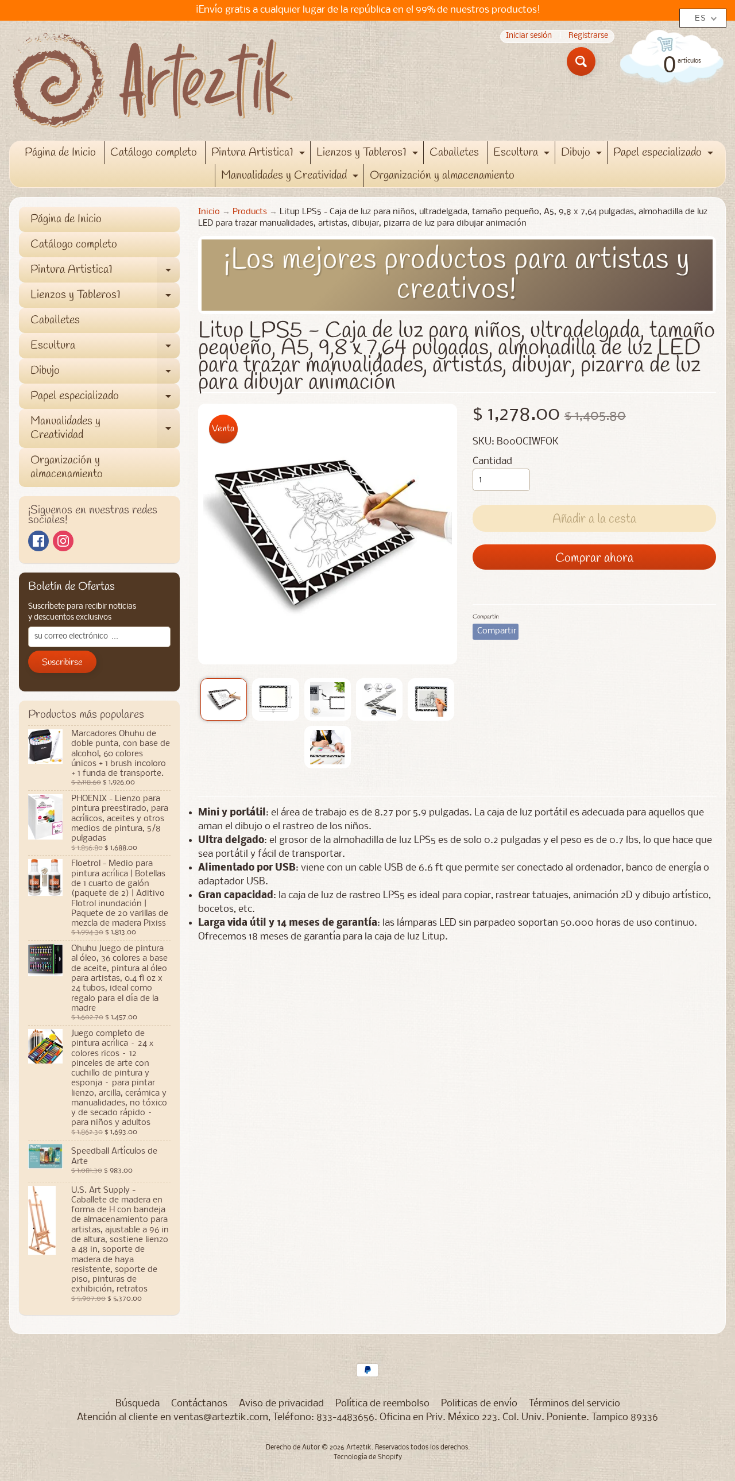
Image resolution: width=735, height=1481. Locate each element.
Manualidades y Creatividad (291, 177)
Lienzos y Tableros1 (368, 154)
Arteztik (359, 1447)
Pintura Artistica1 (259, 154)
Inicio (209, 212)
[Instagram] (63, 541)
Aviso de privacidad (281, 1403)
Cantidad (492, 461)
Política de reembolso (382, 1403)
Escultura (522, 154)
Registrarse (588, 36)
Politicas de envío (479, 1403)
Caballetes (454, 152)
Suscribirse (62, 662)
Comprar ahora (594, 558)
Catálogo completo (153, 152)
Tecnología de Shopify (368, 1457)
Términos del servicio (574, 1403)
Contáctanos (199, 1403)
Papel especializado (664, 154)
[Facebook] (38, 541)
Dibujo (583, 154)
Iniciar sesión (529, 36)
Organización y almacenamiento (442, 175)
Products (250, 212)
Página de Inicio (60, 152)
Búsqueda (137, 1403)
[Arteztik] (152, 81)
